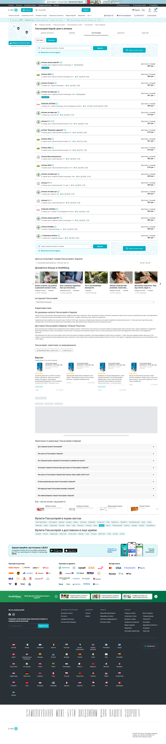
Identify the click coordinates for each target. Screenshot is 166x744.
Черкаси (126, 525)
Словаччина (72, 534)
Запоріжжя (91, 522)
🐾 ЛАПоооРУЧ (139, 15)
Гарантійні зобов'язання (107, 613)
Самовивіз (51, 40)
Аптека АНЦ (53, 74)
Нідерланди (53, 534)
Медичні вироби (71, 15)
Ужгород (88, 525)
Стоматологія (66, 350)
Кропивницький (134, 522)
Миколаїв (39, 525)
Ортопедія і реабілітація (132, 631)
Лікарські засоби (14, 15)
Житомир (83, 522)
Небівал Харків (50, 506)
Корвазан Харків (82, 506)
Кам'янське (101, 522)
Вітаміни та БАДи (41, 15)
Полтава (61, 525)
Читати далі (39, 386)
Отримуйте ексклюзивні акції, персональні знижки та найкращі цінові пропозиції (28, 620)
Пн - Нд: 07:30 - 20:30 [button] (80, 141)
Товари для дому (148, 616)
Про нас (56, 5)
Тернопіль (80, 525)
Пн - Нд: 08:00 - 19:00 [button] (73, 85)
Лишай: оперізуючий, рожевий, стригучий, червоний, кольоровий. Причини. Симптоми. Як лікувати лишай (119, 287)
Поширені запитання (44, 5)
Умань (95, 525)
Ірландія (38, 534)
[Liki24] (13, 728)
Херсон (108, 525)
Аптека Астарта (55, 83)
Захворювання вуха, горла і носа (47, 350)
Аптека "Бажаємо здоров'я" (65, 130)
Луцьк (143, 522)
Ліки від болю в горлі (74, 25)
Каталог (11, 5)
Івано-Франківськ (41, 522)
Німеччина (101, 534)
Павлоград (53, 525)
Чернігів (141, 525)
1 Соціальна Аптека (59, 235)
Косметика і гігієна (27, 15)
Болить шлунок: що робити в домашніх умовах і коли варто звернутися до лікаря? (46, 287)
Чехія (87, 534)
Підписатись (43, 626)
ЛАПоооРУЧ (147, 619)
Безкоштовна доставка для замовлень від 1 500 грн (85, 20)
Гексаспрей (89, 25)
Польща (93, 534)
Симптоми (146, 631)
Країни (87, 616)
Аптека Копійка (55, 227)
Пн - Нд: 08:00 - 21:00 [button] (67, 115)
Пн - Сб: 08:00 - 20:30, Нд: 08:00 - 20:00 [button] (96, 106)
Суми (73, 525)
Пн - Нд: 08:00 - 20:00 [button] (82, 76)
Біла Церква (53, 522)
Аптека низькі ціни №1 (61, 62)
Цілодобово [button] (79, 65)
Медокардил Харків (115, 506)
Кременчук (114, 522)
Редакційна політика (106, 616)
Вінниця (68, 522)
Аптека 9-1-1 (53, 121)
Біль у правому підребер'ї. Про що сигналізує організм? (70, 287)
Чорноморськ (150, 525)
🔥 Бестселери (151, 15)
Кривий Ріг (123, 522)
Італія (109, 534)
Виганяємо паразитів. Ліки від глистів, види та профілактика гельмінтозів (146, 287)
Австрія (115, 534)
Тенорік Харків (144, 506)
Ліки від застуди (59, 25)
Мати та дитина (148, 613)
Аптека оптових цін (58, 92)
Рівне (68, 525)
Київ (108, 522)
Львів (149, 522)
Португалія (62, 534)
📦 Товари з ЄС (109, 15)
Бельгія (45, 534)
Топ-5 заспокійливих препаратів (93, 287)
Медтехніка (81, 15)
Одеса (46, 525)
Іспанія (122, 534)
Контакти (19, 5)
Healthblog (154, 5)
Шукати (86, 10)
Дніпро (76, 522)
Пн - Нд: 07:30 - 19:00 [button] (80, 150)
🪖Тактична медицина (124, 15)
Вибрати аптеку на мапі (21, 43)
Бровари (61, 522)
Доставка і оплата (30, 5)
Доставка (40, 40)
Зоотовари (146, 622)
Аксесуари (146, 628)
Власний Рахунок (124, 5)
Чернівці (134, 525)
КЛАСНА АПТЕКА (57, 103)
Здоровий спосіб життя (150, 625)
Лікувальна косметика (56, 15)
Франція (80, 534)
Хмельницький (117, 525)
